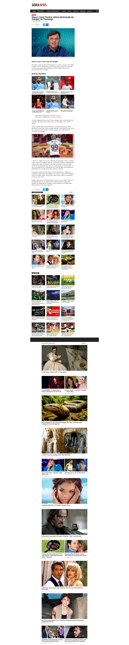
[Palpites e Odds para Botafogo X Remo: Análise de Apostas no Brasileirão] (38, 311)
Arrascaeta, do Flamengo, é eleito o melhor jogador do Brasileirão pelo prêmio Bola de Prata (38, 111)
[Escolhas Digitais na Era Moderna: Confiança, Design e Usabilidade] (53, 295)
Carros (64, 11)
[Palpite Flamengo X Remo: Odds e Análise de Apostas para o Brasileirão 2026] (53, 327)
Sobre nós (82, 11)
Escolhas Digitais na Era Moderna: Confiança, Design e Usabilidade (52, 302)
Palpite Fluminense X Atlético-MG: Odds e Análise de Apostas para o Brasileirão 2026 (38, 334)
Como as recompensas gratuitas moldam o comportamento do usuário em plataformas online (38, 303)
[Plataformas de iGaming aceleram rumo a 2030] (38, 280)
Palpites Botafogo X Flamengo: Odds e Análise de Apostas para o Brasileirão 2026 (67, 334)
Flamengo (33, 284)
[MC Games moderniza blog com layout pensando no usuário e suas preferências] (53, 311)
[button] (96, 11)
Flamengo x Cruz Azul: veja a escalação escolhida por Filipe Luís (52, 92)
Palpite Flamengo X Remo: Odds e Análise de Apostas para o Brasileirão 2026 (52, 334)
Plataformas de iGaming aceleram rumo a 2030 (37, 287)
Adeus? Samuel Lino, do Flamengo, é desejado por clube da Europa (67, 111)
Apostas (89, 11)
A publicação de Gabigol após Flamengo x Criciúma (47, 115)
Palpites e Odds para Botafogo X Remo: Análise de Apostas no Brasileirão (38, 318)
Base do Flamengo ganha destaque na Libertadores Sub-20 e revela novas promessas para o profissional (68, 319)
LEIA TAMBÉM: (35, 273)
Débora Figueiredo (36, 21)
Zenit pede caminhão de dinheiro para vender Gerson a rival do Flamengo (52, 111)
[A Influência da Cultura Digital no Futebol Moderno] (68, 295)
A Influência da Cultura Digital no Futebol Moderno (67, 302)
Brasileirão (40, 11)
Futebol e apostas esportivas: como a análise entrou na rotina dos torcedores (67, 287)
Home (34, 11)
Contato (75, 11)
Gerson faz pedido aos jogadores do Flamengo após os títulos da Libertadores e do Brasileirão (38, 92)
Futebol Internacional (53, 11)
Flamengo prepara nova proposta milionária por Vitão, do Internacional (67, 92)
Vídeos (69, 11)
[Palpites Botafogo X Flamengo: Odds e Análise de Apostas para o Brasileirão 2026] (68, 327)
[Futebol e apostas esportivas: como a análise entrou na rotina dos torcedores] (68, 280)
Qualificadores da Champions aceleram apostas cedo (52, 287)
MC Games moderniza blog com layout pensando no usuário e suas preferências (52, 318)
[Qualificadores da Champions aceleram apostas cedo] (53, 280)
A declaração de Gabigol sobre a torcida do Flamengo (48, 117)
